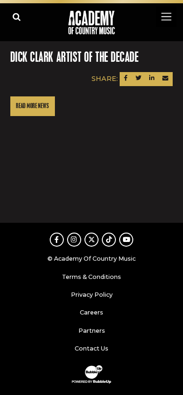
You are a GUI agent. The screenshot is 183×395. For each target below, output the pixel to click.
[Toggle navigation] (166, 17)
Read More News (32, 106)
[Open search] (17, 17)
